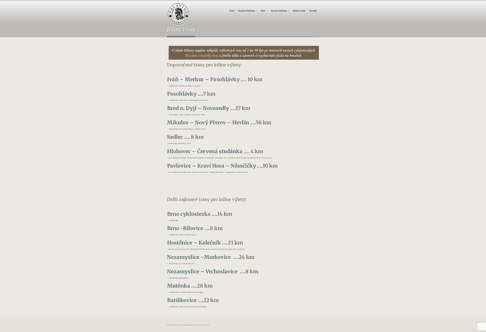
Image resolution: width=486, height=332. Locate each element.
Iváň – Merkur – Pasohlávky (203, 79)
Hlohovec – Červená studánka (204, 151)
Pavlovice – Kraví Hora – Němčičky (211, 166)
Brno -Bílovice (185, 228)
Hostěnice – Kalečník (194, 243)
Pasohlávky (182, 94)
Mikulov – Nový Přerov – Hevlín (208, 122)
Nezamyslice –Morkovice (199, 257)
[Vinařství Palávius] (178, 12)
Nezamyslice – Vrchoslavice (202, 271)
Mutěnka (178, 286)
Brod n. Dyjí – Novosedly (198, 108)
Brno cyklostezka (189, 214)
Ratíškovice (182, 300)
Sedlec (175, 137)
